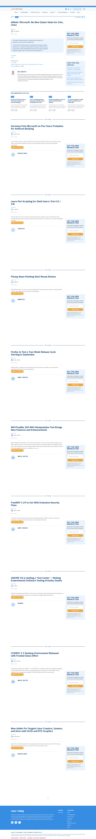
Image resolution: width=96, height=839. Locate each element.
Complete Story (16, 147)
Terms (81, 51)
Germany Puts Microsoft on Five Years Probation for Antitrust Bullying (18, 101)
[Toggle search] (84, 9)
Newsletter (78, 9)
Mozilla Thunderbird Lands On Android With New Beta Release (57, 101)
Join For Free (75, 46)
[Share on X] (80, 17)
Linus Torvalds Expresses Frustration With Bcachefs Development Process (37, 101)
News (16, 12)
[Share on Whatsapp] (84, 17)
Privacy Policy (71, 53)
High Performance (62, 12)
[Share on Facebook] (78, 17)
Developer (44, 12)
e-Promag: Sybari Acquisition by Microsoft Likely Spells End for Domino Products (27, 64)
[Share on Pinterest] (82, 17)
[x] (71, 9)
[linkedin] (68, 9)
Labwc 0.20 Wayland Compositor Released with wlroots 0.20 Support (75, 74)
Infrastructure (35, 12)
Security (52, 12)
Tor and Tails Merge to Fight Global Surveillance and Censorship (75, 101)
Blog (78, 12)
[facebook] (66, 9)
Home (12, 17)
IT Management (24, 12)
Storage (72, 12)
